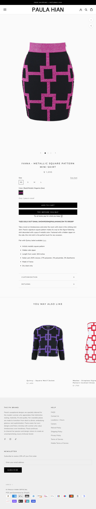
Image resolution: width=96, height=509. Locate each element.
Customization (29, 277)
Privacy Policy (56, 435)
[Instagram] (10, 439)
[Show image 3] (50, 153)
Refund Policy (56, 428)
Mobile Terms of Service (59, 443)
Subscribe (12, 470)
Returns (26, 284)
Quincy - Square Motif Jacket (41, 380)
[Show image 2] (48, 153)
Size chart (73, 178)
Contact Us (55, 416)
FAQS (53, 412)
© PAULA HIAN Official (17, 489)
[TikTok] (16, 439)
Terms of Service (57, 439)
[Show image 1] (45, 153)
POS (7, 493)
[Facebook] (5, 439)
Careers (53, 424)
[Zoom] (91, 20)
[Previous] (40, 152)
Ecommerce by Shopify (21, 493)
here (44, 240)
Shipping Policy (56, 431)
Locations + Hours (57, 420)
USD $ (8, 484)
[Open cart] (91, 9)
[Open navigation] (5, 10)
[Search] (86, 9)
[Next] (55, 152)
